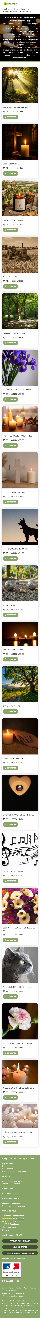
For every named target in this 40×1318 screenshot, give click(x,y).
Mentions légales (10, 1296)
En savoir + (6, 1230)
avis (21, 1219)
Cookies (21, 1296)
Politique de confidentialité (13, 1293)
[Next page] (22, 1151)
